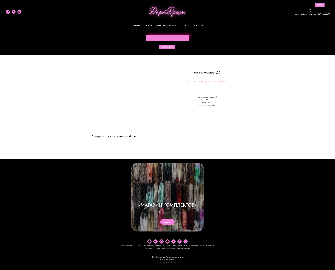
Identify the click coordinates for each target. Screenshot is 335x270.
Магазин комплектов (167, 25)
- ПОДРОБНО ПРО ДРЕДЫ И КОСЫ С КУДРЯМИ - (207, 82)
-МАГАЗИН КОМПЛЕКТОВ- (167, 205)
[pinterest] (179, 241)
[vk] (8, 12)
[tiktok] (185, 241)
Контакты (198, 25)
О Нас (186, 25)
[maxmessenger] (19, 12)
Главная (136, 25)
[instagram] (167, 241)
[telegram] (14, 12)
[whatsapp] (149, 241)
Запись (148, 25)
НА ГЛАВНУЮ (167, 47)
